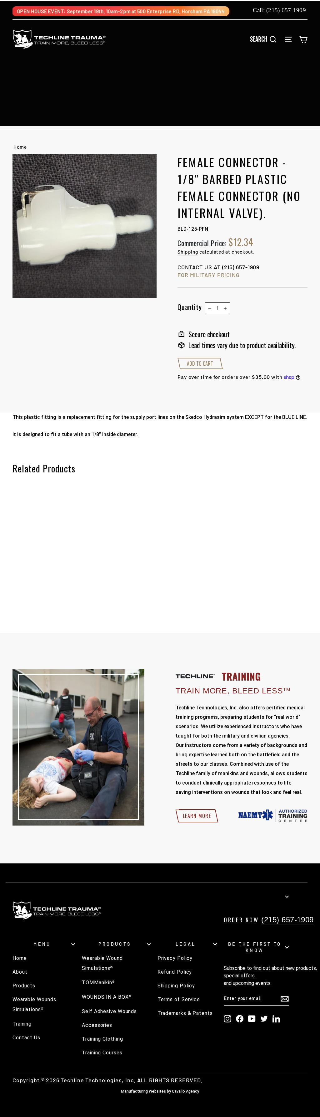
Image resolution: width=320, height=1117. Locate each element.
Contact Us (26, 1038)
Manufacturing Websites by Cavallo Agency (160, 1091)
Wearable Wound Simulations (102, 963)
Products (23, 986)
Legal (186, 944)
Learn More (197, 816)
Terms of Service (179, 999)
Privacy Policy (175, 958)
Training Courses (102, 1053)
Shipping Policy (176, 986)
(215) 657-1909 (286, 10)
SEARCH (265, 39)
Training (22, 1024)
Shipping (188, 252)
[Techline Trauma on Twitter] (264, 1018)
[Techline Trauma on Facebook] (239, 1018)
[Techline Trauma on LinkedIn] (276, 1018)
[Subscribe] (285, 999)
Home (20, 147)
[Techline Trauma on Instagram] (227, 1018)
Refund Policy (175, 972)
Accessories (97, 1025)
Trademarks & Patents (185, 1013)
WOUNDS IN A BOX (106, 997)
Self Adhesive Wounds (109, 1011)
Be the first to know (255, 947)
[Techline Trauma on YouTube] (252, 1018)
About (20, 972)
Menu (42, 944)
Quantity (190, 307)
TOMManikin (98, 983)
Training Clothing (102, 1039)
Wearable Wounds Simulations (34, 1004)
